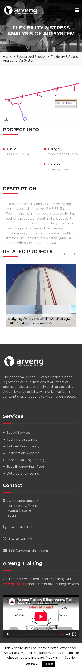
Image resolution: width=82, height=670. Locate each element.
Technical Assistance (22, 439)
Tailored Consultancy (23, 446)
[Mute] (68, 634)
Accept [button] (48, 663)
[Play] (8, 634)
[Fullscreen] (74, 634)
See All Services (18, 432)
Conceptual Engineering (25, 460)
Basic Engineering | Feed (25, 466)
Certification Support (23, 453)
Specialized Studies (63, 154)
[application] (41, 616)
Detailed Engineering (23, 473)
